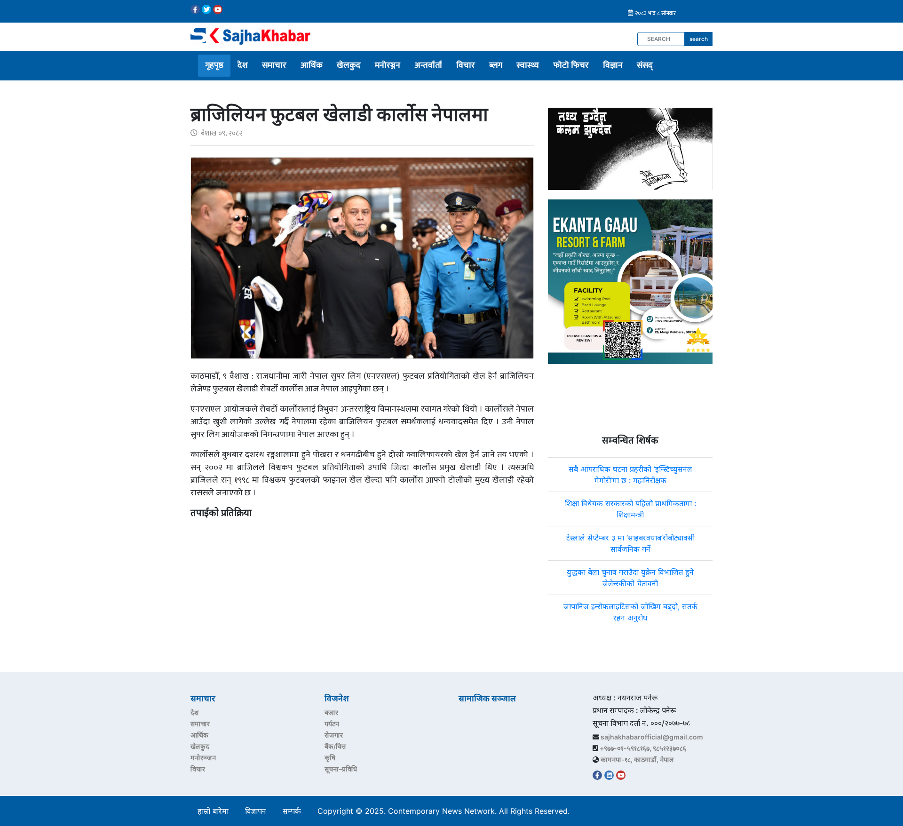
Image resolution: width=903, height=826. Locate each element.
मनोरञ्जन (387, 65)
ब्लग (495, 65)
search (698, 38)
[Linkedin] (609, 775)
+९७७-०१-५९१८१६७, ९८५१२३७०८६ (643, 748)
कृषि (330, 758)
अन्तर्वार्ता (428, 65)
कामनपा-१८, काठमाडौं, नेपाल (637, 759)
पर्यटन (332, 724)
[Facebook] (195, 9)
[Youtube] (217, 9)
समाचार (274, 65)
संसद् (645, 65)
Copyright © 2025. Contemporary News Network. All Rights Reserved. (445, 811)
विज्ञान (613, 65)
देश (243, 65)
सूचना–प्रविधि (341, 769)
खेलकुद (349, 65)
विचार (465, 65)
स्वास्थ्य (527, 65)
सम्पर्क (292, 811)
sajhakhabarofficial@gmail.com (652, 737)
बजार (331, 712)
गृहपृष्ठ (214, 65)
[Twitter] (206, 9)
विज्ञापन (255, 811)
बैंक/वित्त (335, 746)
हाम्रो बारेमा (213, 811)
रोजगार (334, 735)
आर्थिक (312, 65)
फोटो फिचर (571, 65)
